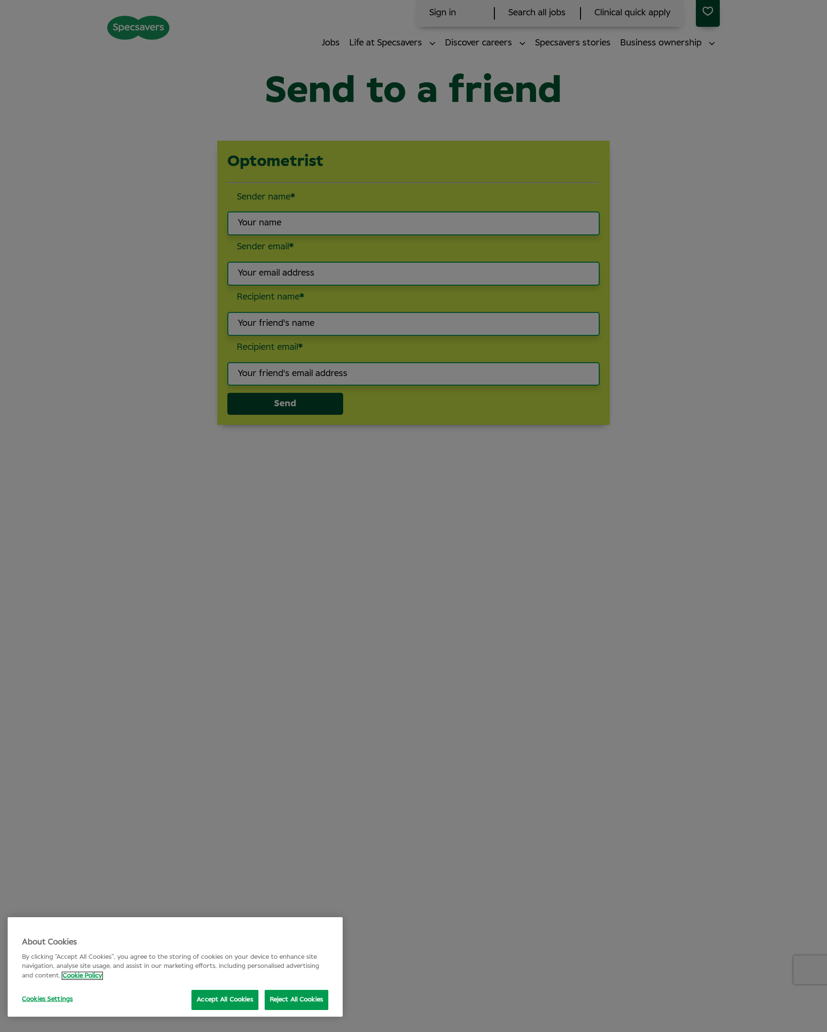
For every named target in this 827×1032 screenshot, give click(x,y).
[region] (175, 967)
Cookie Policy (82, 976)
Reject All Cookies (296, 1000)
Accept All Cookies (225, 1000)
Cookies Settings (47, 999)
